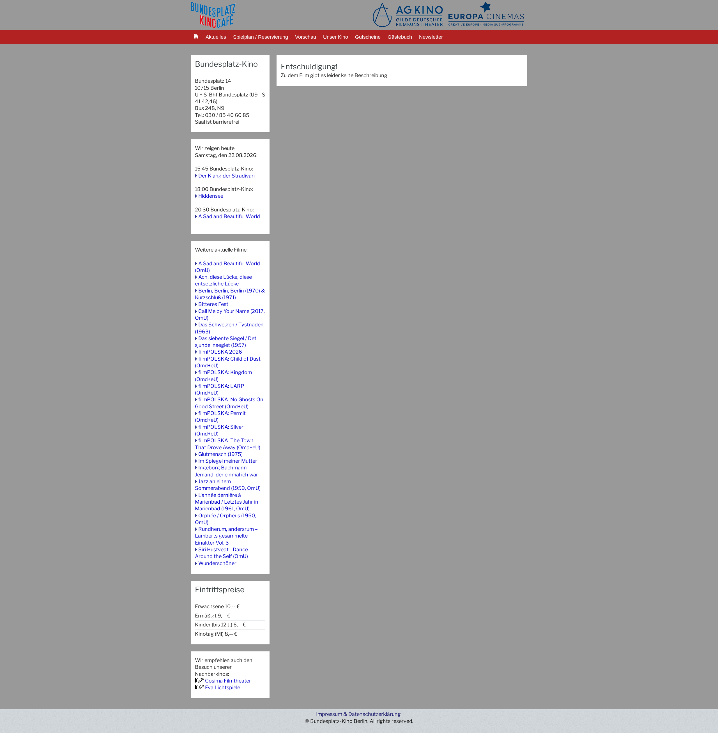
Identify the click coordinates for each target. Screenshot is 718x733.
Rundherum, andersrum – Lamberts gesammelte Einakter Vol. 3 (226, 536)
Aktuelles (216, 37)
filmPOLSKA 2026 (220, 352)
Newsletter (431, 37)
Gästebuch (400, 37)
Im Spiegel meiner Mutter (227, 461)
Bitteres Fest (213, 304)
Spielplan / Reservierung (260, 37)
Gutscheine (368, 37)
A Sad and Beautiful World (229, 216)
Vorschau (305, 37)
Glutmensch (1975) (220, 454)
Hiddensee (210, 196)
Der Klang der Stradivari (226, 176)
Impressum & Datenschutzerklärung (358, 714)
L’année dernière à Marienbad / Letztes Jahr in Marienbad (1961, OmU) (226, 502)
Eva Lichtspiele (222, 687)
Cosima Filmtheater (228, 681)
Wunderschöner (217, 563)
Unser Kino (335, 37)
